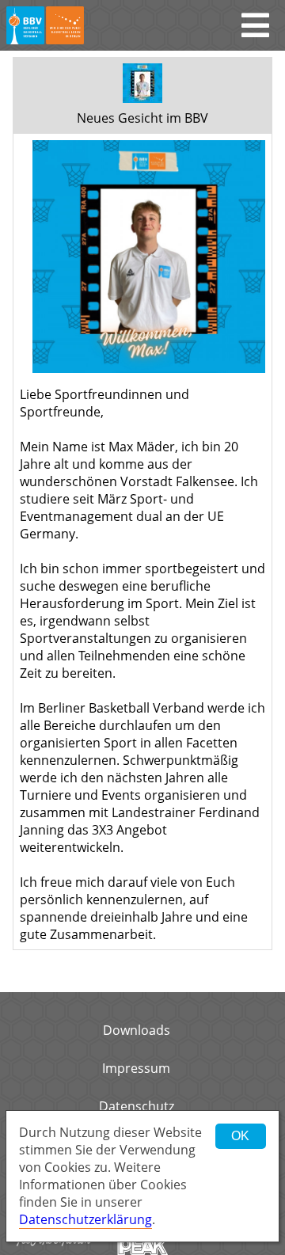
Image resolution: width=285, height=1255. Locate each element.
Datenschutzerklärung (85, 1219)
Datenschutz (136, 1106)
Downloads (136, 1030)
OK (240, 1136)
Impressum (136, 1068)
